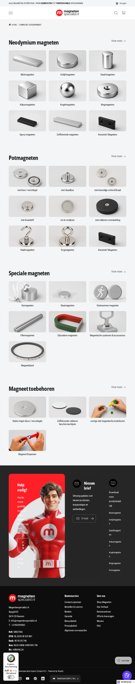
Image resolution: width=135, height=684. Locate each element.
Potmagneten (114, 570)
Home (14, 25)
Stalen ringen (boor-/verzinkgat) (27, 421)
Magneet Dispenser (27, 454)
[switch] (11, 677)
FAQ (23, 545)
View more (116, 40)
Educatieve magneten (67, 335)
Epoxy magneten (27, 134)
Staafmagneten (107, 74)
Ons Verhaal (102, 606)
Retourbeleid (70, 621)
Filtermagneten (27, 335)
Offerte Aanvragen (105, 616)
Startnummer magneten (108, 305)
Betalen (68, 611)
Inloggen (123, 3)
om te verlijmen (67, 220)
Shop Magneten (104, 602)
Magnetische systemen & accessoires (107, 335)
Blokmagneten (27, 74)
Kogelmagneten (67, 104)
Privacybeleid (71, 625)
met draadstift (27, 220)
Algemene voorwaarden (76, 630)
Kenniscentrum (104, 611)
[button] (10, 13)
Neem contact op (20, 563)
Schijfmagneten (67, 74)
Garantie (68, 616)
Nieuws (100, 621)
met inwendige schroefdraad (107, 190)
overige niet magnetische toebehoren (107, 421)
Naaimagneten (67, 305)
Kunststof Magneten (107, 134)
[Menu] (17, 655)
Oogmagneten (67, 249)
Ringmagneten (107, 104)
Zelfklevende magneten (67, 134)
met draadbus (67, 190)
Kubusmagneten (27, 104)
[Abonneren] (92, 518)
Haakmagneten (27, 249)
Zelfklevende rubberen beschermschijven (67, 423)
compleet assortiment (30, 25)
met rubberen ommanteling (107, 220)
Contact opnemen (73, 602)
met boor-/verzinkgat (27, 190)
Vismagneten (27, 305)
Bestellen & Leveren (74, 606)
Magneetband (27, 365)
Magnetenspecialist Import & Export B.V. (31, 671)
